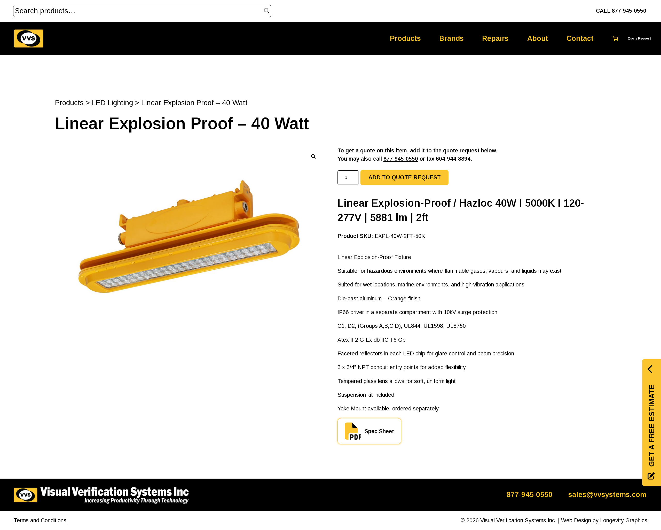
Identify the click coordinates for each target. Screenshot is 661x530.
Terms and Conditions (40, 520)
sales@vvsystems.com (607, 494)
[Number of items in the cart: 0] (628, 38)
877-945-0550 (400, 159)
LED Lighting (112, 103)
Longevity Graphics (623, 520)
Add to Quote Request (404, 177)
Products (69, 103)
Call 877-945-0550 (621, 11)
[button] (313, 156)
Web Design (576, 520)
